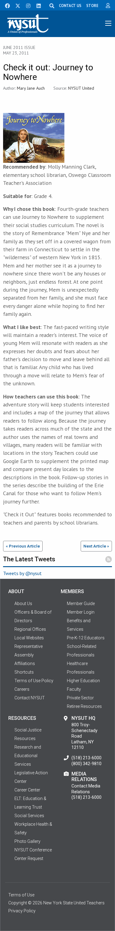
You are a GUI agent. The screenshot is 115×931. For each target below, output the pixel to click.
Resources (25, 738)
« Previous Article (23, 546)
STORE (92, 5)
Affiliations (24, 663)
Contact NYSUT (29, 697)
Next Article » (96, 546)
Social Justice (27, 729)
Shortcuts (24, 672)
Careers (21, 689)
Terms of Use (21, 894)
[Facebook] (5, 5)
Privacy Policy (22, 910)
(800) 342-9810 (86, 763)
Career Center (27, 789)
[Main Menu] (108, 23)
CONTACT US (70, 5)
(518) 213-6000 (86, 757)
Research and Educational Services (27, 756)
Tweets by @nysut (22, 573)
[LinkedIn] (37, 5)
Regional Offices (30, 629)
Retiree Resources (84, 706)
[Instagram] (26, 5)
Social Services (29, 815)
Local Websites (29, 637)
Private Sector (80, 697)
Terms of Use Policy (33, 680)
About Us (23, 603)
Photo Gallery (27, 841)
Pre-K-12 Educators (86, 637)
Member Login (80, 612)
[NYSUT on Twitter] (15, 5)
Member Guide (81, 603)
